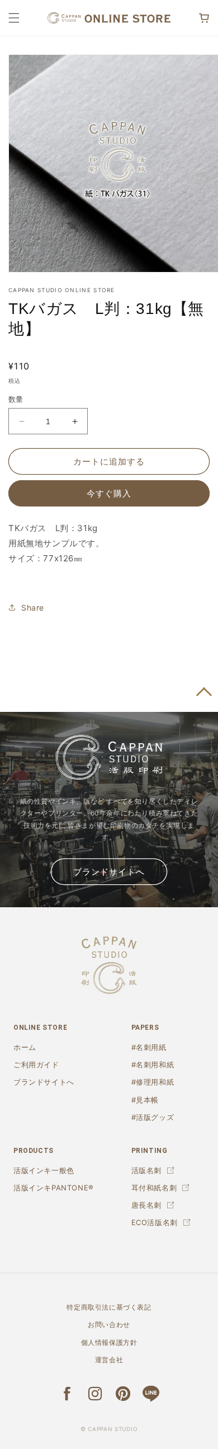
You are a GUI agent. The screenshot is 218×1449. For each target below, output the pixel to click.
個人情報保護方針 (109, 1342)
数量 (15, 399)
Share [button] (32, 607)
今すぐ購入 (109, 493)
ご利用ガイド (36, 1064)
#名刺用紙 (149, 1047)
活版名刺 (146, 1170)
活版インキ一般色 (43, 1170)
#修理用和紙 (152, 1081)
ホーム (24, 1047)
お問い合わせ (109, 1324)
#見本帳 (145, 1099)
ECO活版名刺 (154, 1222)
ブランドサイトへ (109, 871)
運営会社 (109, 1360)
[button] (14, 18)
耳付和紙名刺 (154, 1187)
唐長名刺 (146, 1205)
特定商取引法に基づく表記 (109, 1307)
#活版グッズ (152, 1117)
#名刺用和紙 (152, 1064)
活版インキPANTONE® (53, 1187)
